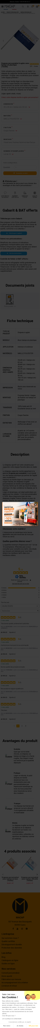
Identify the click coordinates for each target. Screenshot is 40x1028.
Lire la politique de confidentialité (11, 1019)
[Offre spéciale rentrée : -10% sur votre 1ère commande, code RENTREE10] (20, 514)
